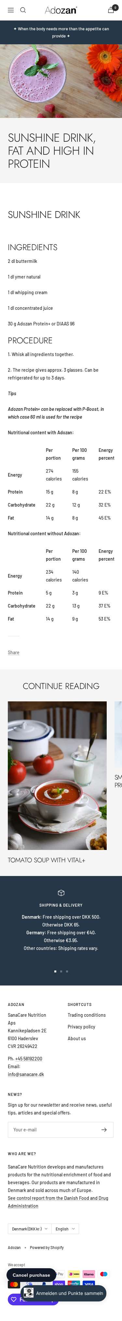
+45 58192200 (28, 1058)
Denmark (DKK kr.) (26, 1229)
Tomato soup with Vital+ (47, 860)
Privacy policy (81, 1026)
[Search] (23, 10)
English (62, 1229)
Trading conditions (87, 1015)
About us (77, 1038)
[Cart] (111, 10)
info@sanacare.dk (26, 1074)
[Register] (104, 1129)
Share (14, 652)
